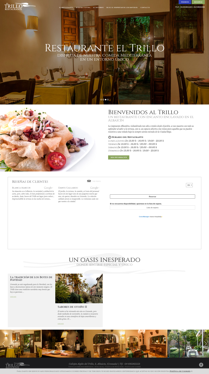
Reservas (198, 2)
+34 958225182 (199, 7)
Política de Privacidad (114, 367)
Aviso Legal (99, 367)
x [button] (191, 371)
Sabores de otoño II (72, 307)
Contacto (145, 7)
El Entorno (98, 7)
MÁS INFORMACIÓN (119, 157)
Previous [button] (3, 344)
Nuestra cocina (83, 7)
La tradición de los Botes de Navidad (31, 279)
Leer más (13, 297)
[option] (21, 344)
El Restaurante (66, 7)
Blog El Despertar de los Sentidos (122, 7)
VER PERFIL (96, 181)
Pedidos (185, 2)
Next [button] (205, 344)
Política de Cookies (133, 367)
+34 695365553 (185, 7)
